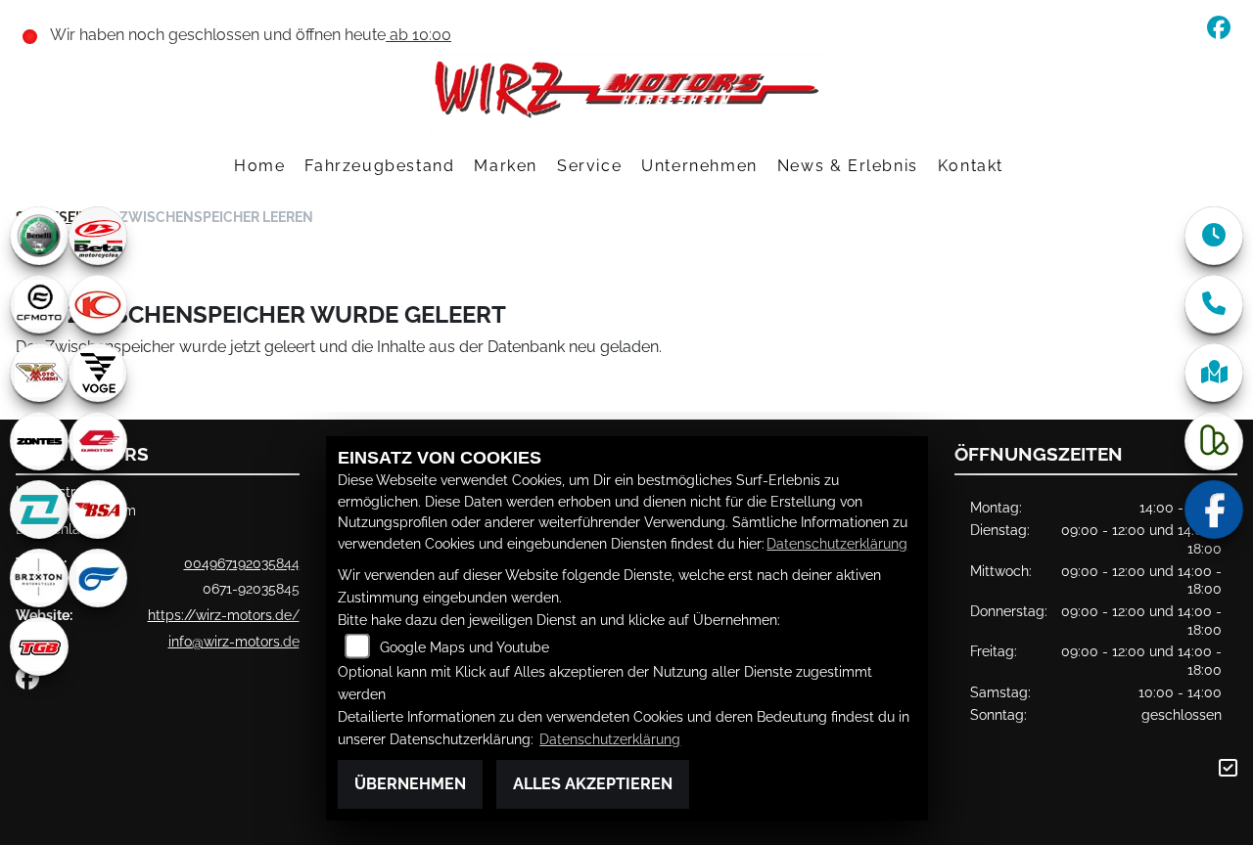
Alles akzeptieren (593, 784)
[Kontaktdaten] (1213, 304)
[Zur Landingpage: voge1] (98, 372)
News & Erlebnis (847, 165)
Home (259, 165)
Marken (505, 165)
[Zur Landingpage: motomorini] (39, 372)
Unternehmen (699, 165)
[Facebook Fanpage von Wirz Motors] (1222, 31)
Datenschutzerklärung (836, 543)
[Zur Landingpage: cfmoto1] (39, 304)
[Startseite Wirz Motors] (626, 94)
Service (589, 165)
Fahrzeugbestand (379, 165)
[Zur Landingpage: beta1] (98, 235)
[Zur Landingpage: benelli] (39, 235)
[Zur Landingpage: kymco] (98, 304)
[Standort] (1213, 372)
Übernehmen (410, 784)
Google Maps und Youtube (464, 647)
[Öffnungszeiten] (1213, 235)
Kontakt (970, 165)
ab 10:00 (418, 34)
